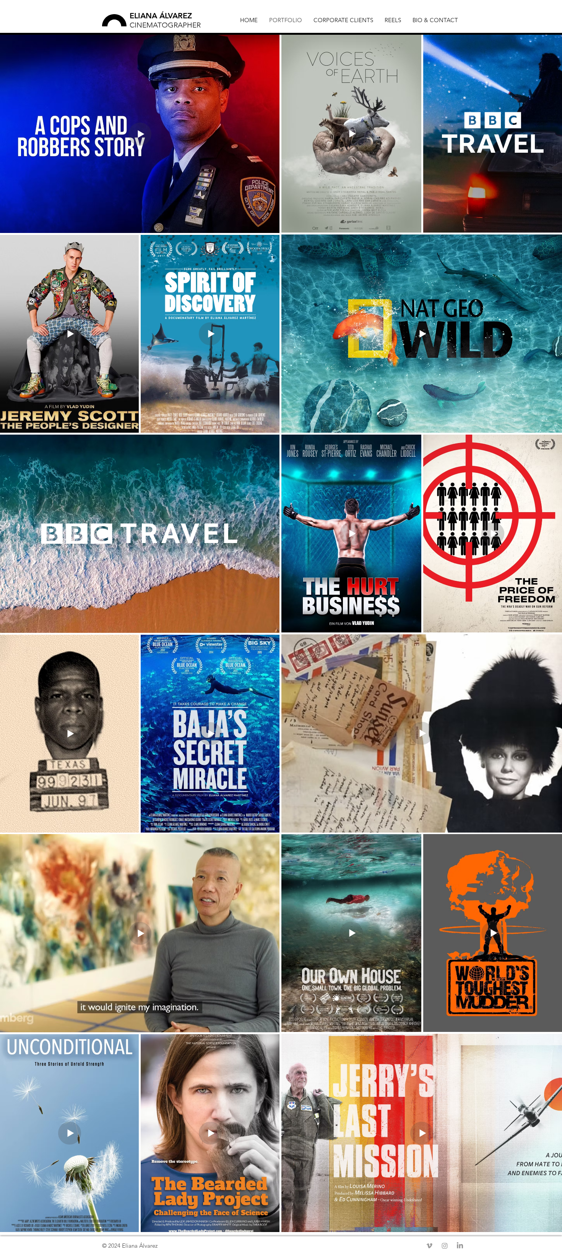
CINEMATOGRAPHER (165, 25)
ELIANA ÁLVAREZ (161, 15)
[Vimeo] (429, 1246)
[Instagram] (444, 1246)
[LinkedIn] (460, 1246)
